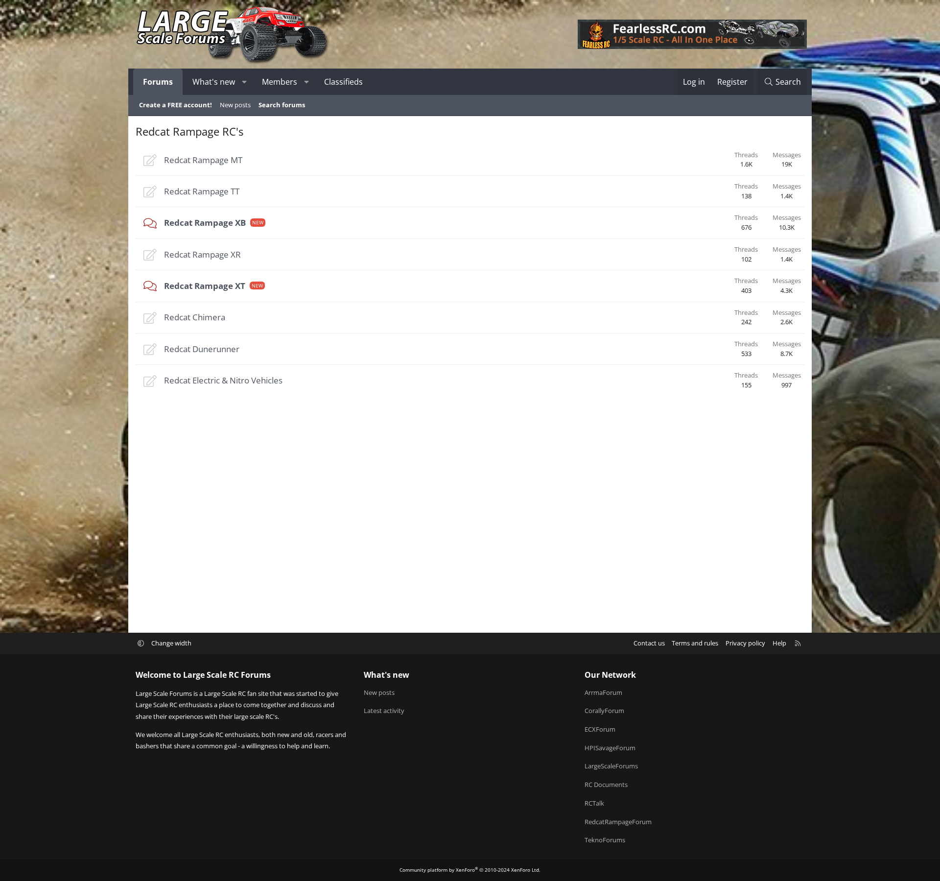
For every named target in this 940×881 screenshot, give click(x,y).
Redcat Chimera (194, 317)
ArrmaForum (603, 692)
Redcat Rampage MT (203, 160)
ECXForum (600, 729)
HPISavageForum (610, 747)
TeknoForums (605, 839)
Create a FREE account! (175, 104)
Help (779, 643)
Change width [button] (171, 643)
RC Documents (606, 784)
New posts (235, 104)
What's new (213, 81)
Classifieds (343, 81)
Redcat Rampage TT (201, 191)
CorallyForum (604, 710)
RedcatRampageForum (618, 821)
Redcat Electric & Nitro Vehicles (223, 380)
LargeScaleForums (611, 766)
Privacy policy (745, 643)
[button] (244, 82)
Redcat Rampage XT (204, 285)
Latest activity (384, 710)
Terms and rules (695, 643)
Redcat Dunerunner (201, 349)
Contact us (649, 643)
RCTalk (594, 803)
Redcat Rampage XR (202, 254)
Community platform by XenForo (470, 869)
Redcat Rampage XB (205, 222)
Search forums (281, 104)
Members (279, 81)
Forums (158, 81)
